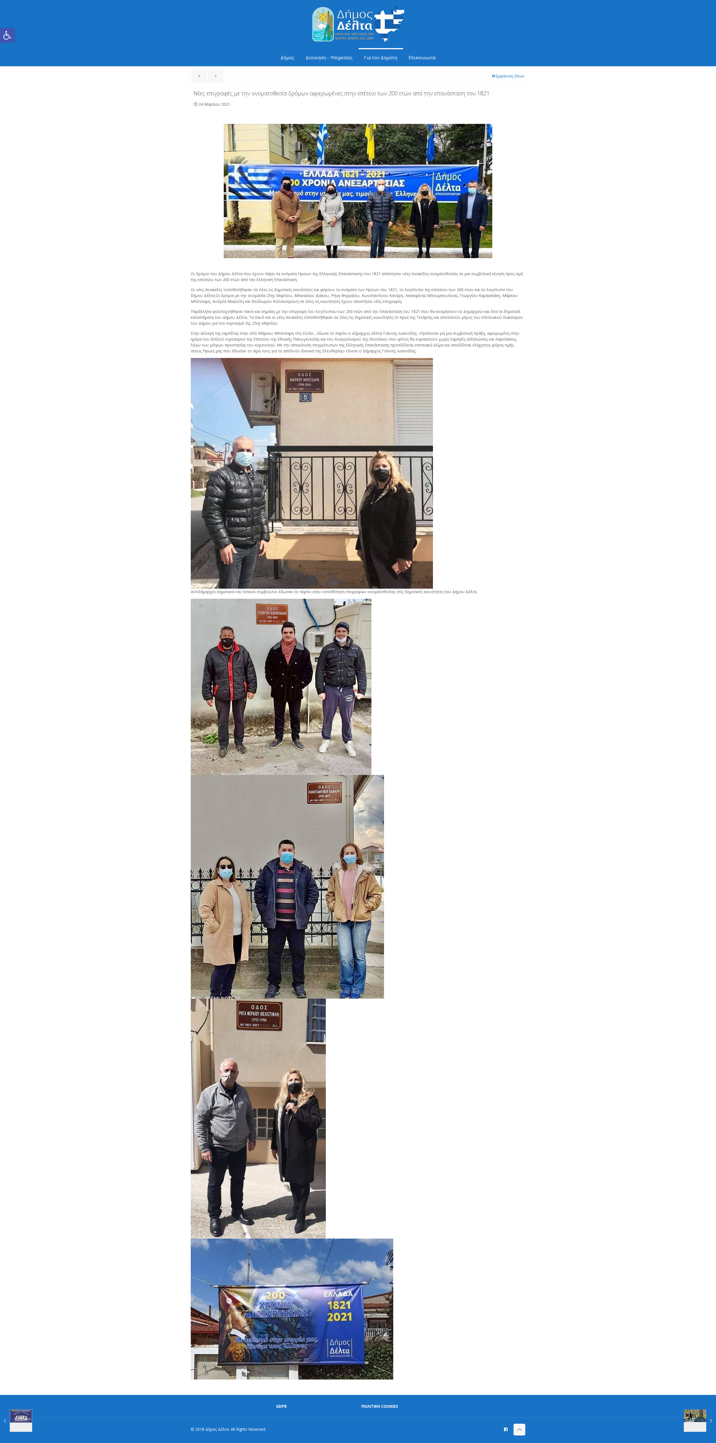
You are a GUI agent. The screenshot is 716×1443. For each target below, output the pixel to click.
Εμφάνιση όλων (509, 76)
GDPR (281, 1406)
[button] (7, 35)
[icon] (506, 1429)
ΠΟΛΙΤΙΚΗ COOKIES (379, 1406)
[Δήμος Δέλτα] (358, 24)
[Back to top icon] (519, 1429)
